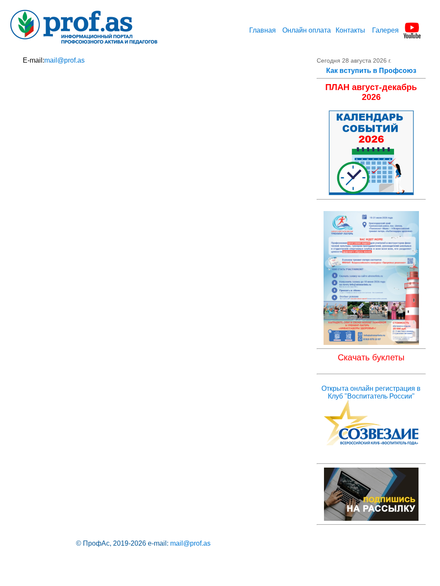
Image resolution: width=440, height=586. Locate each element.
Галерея (385, 30)
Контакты (350, 30)
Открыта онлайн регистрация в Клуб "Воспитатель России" (371, 392)
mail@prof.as (64, 60)
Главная (262, 30)
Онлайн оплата (306, 30)
